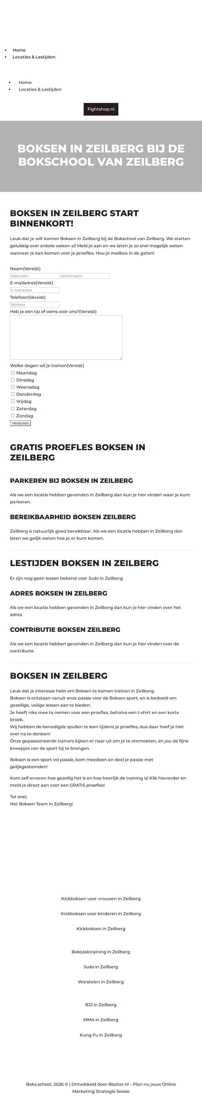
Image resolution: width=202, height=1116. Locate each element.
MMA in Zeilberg (100, 1019)
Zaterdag (26, 408)
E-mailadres (31, 282)
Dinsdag (25, 380)
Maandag (26, 372)
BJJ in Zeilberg (101, 1004)
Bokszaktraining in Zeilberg (101, 951)
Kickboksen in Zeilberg (101, 928)
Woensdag (27, 387)
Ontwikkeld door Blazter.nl (100, 1084)
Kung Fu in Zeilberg (101, 1035)
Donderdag (28, 394)
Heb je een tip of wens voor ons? (53, 311)
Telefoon (28, 297)
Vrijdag (24, 401)
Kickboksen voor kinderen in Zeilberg (101, 913)
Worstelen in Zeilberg (101, 981)
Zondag (24, 415)
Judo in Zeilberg (101, 966)
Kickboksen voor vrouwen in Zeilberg (101, 898)
